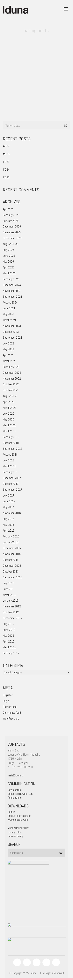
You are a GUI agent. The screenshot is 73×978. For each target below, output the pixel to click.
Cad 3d (11, 812)
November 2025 (12, 232)
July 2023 (8, 343)
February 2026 (11, 215)
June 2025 (9, 256)
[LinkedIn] (36, 962)
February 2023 (11, 367)
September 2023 (12, 337)
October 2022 (11, 384)
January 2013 (10, 600)
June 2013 (9, 589)
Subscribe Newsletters (20, 794)
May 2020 (8, 419)
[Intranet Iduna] (56, 962)
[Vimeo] (46, 962)
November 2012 (12, 606)
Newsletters (15, 790)
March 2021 (9, 408)
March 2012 (9, 647)
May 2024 (8, 314)
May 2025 (8, 261)
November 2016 (12, 513)
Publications (15, 797)
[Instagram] (27, 962)
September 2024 (12, 296)
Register (7, 695)
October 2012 (11, 612)
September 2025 (12, 238)
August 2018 (10, 454)
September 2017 (12, 489)
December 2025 (12, 226)
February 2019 (11, 437)
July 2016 (8, 519)
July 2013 (8, 583)
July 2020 (8, 413)
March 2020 (9, 425)
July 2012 (8, 624)
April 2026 (8, 209)
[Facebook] (17, 962)
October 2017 (11, 484)
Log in (6, 701)
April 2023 (8, 355)
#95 (12, 107)
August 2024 (10, 302)
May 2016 (8, 525)
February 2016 (11, 536)
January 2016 (10, 542)
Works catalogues (18, 819)
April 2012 (8, 641)
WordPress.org (11, 718)
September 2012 (12, 618)
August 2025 (10, 244)
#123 (6, 177)
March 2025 (9, 273)
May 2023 (8, 349)
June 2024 (9, 308)
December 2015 (12, 548)
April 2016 (8, 530)
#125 (6, 162)
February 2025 (11, 279)
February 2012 (11, 653)
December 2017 (12, 478)
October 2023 (11, 332)
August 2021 (10, 396)
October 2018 (11, 443)
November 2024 (12, 291)
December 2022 (12, 372)
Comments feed (12, 712)
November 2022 (12, 378)
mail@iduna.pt (16, 775)
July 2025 (8, 250)
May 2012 (8, 635)
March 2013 (9, 595)
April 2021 (8, 402)
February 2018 (11, 472)
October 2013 (11, 571)
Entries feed (10, 707)
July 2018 (8, 460)
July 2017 (8, 495)
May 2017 (8, 507)
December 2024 (12, 285)
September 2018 (12, 448)
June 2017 (9, 501)
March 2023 (9, 361)
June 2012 (9, 630)
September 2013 (12, 577)
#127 (6, 146)
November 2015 (12, 554)
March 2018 (9, 466)
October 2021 (11, 390)
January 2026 (10, 221)
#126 (6, 154)
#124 (6, 169)
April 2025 (8, 267)
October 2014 (10, 560)
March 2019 (9, 431)
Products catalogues (19, 816)
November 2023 (12, 326)
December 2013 (12, 565)
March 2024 (9, 320)
